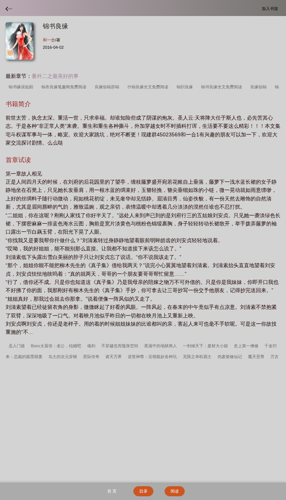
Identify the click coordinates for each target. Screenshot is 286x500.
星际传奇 (91, 356)
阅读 (175, 491)
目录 (143, 491)
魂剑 (91, 346)
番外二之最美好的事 (55, 76)
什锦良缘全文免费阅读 (149, 87)
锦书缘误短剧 (22, 87)
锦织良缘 (186, 87)
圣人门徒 (17, 346)
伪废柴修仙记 (229, 356)
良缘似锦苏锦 (108, 87)
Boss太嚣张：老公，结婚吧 (56, 346)
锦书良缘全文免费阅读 (222, 87)
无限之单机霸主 (197, 356)
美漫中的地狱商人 (160, 346)
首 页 (112, 491)
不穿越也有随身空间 (119, 346)
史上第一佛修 (246, 346)
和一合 (49, 40)
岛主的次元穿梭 (62, 356)
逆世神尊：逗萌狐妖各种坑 (152, 356)
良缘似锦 (259, 87)
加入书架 (271, 8)
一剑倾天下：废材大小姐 (205, 346)
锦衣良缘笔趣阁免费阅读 (65, 87)
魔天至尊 (256, 356)
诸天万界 (113, 356)
